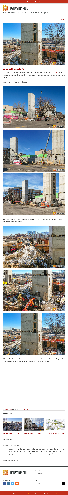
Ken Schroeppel (8, 409)
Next (62, 19)
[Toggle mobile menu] (64, 7)
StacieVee (41, 493)
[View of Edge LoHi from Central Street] (34, 87)
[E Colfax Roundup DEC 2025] (12, 419)
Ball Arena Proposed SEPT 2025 (55, 433)
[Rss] (17, 483)
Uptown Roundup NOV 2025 (32, 433)
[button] (4, 427)
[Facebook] (4, 483)
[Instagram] (8, 483)
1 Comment (25, 409)
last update (55, 73)
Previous (56, 19)
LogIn (56, 493)
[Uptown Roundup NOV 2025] (34, 419)
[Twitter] (12, 483)
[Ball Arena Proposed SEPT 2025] (55, 419)
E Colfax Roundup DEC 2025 (11, 433)
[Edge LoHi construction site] (34, 227)
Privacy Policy (28, 493)
